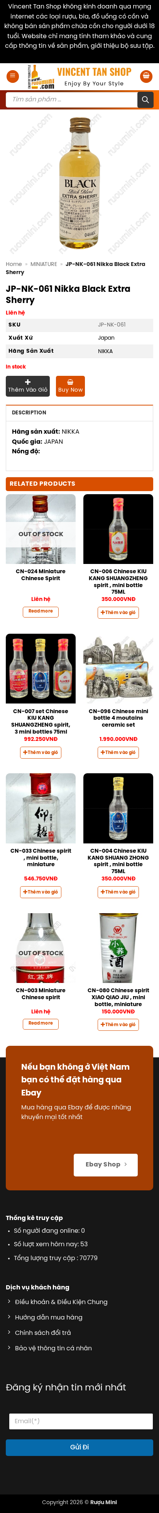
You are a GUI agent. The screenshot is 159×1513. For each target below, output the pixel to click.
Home (14, 264)
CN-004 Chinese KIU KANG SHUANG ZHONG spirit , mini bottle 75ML (118, 861)
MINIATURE (43, 264)
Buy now (70, 390)
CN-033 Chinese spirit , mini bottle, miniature (40, 857)
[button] (13, 76)
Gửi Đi (79, 1447)
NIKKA (105, 351)
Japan (106, 338)
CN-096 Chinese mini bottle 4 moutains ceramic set (118, 718)
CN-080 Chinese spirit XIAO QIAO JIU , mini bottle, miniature (118, 997)
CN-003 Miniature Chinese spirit (41, 994)
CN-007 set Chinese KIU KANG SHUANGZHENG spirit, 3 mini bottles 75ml (40, 722)
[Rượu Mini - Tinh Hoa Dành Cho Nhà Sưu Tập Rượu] (79, 76)
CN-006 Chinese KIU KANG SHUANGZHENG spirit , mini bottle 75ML (118, 582)
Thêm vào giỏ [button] (120, 613)
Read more (41, 611)
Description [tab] (29, 413)
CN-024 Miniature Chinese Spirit (41, 575)
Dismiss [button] (79, 56)
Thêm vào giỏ (27, 390)
